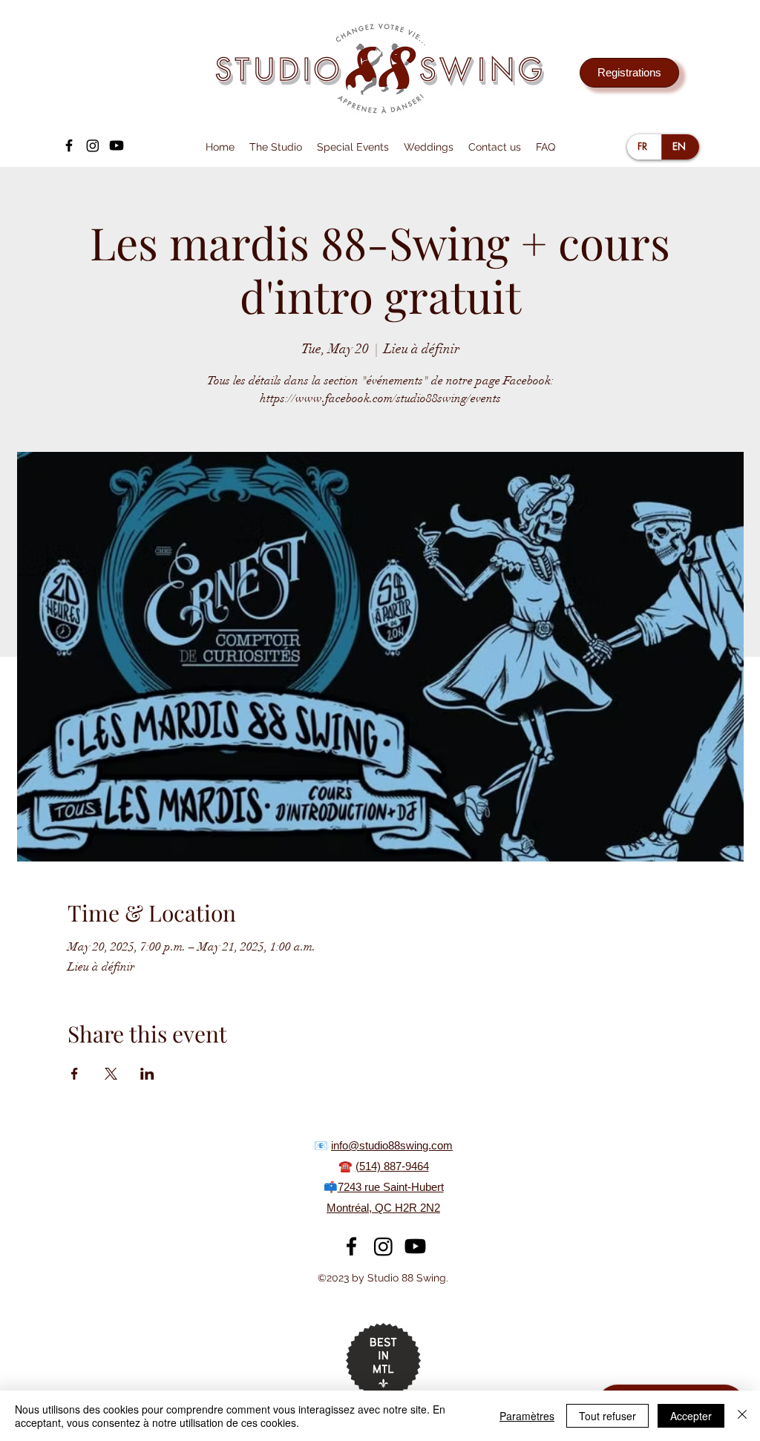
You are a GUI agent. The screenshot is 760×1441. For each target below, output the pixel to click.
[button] (275, 147)
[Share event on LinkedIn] (147, 1074)
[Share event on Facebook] (75, 1074)
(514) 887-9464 (392, 1166)
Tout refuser (607, 1415)
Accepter (691, 1415)
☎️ (347, 1166)
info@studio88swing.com (392, 1145)
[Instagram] (93, 145)
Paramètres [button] (526, 1415)
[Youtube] (116, 145)
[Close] (742, 1415)
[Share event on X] (111, 1074)
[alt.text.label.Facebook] (69, 145)
